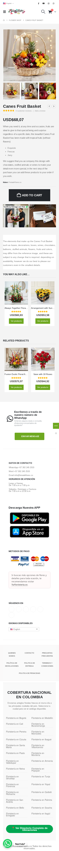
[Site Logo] (16, 12)
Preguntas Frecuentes (47, 654)
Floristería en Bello (15, 807)
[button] (5, 11)
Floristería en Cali (14, 723)
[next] (54, 106)
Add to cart (32, 195)
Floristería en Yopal (40, 784)
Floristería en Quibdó (41, 792)
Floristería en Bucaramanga (38, 724)
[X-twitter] (19, 609)
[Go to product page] (16, 293)
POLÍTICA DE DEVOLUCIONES (11, 664)
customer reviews (24, 111)
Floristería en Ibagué (41, 739)
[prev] (49, 106)
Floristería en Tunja (40, 776)
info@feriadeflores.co (23, 475)
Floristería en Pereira (16, 731)
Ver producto (16, 321)
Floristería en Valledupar (12, 761)
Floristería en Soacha (41, 807)
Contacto (29, 653)
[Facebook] (38, 3)
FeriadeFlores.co (15, 182)
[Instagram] (49, 3)
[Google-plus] (26, 609)
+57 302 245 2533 (26, 467)
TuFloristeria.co (19, 584)
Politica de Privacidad (29, 673)
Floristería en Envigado (12, 814)
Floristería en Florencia (12, 785)
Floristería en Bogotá (16, 717)
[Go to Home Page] (4, 20)
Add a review (40, 111)
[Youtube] (43, 3)
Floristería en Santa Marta (15, 746)
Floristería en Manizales (37, 732)
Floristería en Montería (37, 754)
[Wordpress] (33, 609)
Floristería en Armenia (42, 760)
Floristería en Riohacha (12, 793)
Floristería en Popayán (37, 769)
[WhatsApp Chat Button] (7, 843)
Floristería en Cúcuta (16, 739)
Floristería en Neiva (15, 768)
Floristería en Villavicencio (37, 746)
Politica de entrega (29, 664)
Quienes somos (12, 654)
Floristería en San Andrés (14, 800)
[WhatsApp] (54, 3)
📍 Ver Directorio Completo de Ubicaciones (30, 829)
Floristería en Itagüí (40, 813)
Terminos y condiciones (47, 664)
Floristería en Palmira (41, 799)
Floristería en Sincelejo (12, 777)
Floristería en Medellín (42, 717)
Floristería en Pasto (15, 753)
